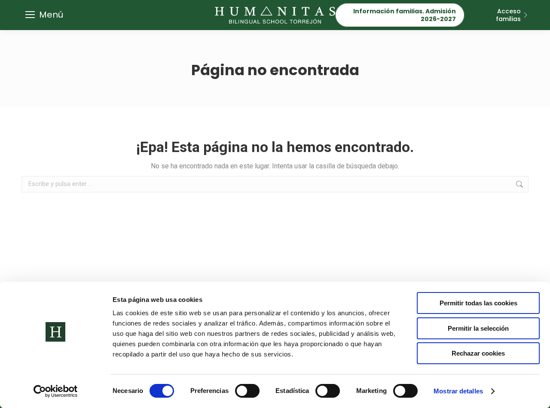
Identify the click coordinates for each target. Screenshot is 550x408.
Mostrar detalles (458, 391)
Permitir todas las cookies (478, 303)
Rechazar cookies (478, 353)
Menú (51, 14)
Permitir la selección (478, 328)
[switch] (247, 391)
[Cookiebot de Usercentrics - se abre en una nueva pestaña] (55, 391)
